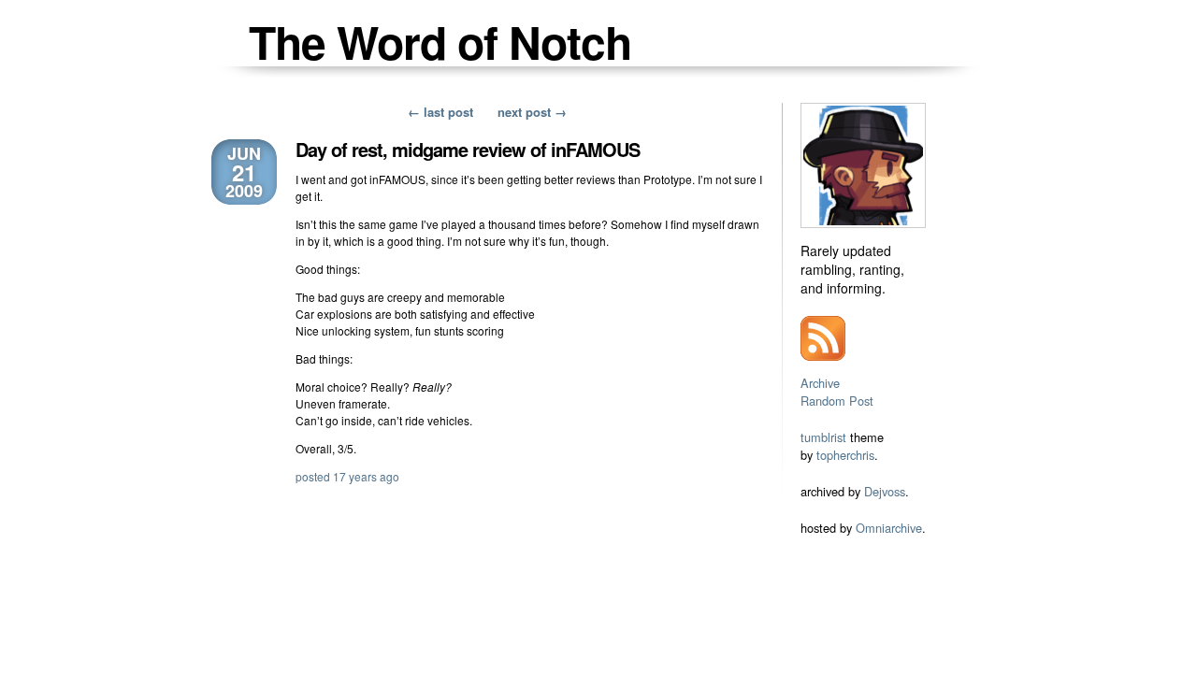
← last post (440, 112)
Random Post (836, 400)
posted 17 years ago (347, 476)
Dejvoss (884, 491)
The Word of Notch (440, 41)
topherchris (845, 455)
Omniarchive (889, 528)
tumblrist (823, 437)
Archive (820, 383)
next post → (532, 112)
